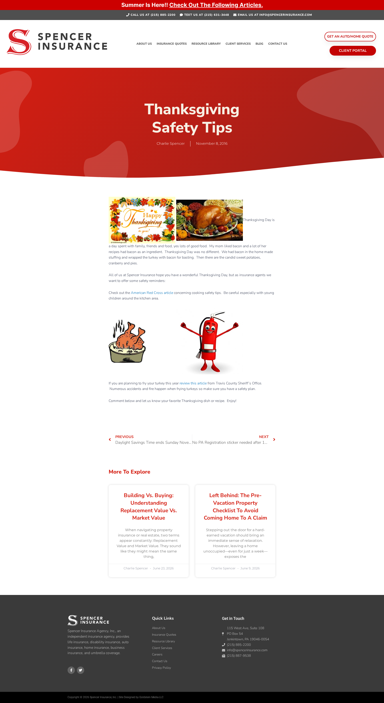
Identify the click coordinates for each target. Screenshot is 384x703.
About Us (144, 44)
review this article (193, 383)
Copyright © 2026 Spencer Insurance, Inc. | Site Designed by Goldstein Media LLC (116, 697)
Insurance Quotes (172, 44)
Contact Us (277, 44)
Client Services (238, 44)
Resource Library (206, 44)
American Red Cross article (152, 292)
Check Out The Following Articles (215, 5)
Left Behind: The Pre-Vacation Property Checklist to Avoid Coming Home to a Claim (235, 506)
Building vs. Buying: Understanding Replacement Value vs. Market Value (148, 506)
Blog (259, 44)
